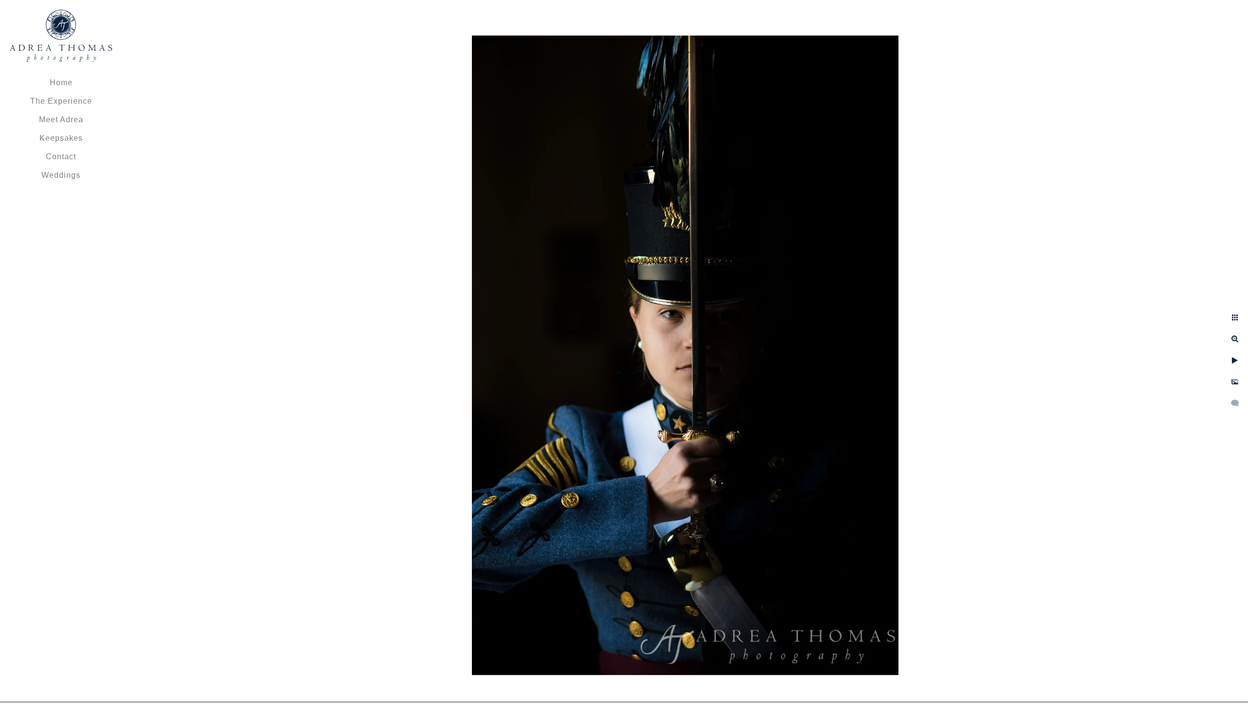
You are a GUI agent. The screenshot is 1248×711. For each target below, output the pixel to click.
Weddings (60, 175)
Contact (61, 156)
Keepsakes (61, 138)
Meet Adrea (61, 119)
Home (61, 82)
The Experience (61, 101)
